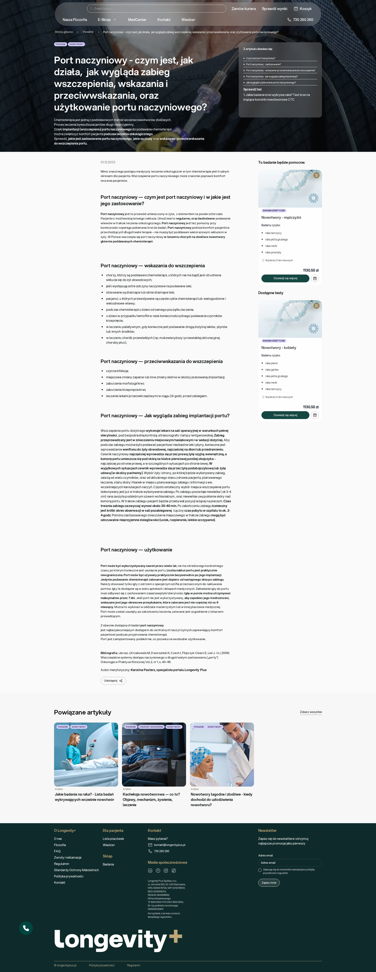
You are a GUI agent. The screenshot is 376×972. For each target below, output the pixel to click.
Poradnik (88, 32)
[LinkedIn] (150, 870)
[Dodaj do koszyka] (315, 278)
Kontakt (59, 882)
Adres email (265, 855)
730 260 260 (161, 851)
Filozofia (60, 845)
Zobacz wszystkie (311, 712)
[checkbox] (259, 870)
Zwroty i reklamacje (67, 857)
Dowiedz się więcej (285, 278)
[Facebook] (158, 870)
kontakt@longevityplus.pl (169, 845)
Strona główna (64, 32)
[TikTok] (173, 870)
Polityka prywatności (68, 876)
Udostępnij (110, 681)
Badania (108, 864)
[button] (26, 928)
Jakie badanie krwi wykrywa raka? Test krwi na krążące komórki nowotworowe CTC (276, 97)
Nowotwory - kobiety (278, 347)
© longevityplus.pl (65, 965)
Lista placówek (113, 838)
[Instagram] (166, 870)
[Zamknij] (32, 921)
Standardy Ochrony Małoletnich (76, 870)
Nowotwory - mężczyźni (281, 217)
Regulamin (61, 863)
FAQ (57, 851)
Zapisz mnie (269, 883)
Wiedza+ (109, 845)
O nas (58, 838)
